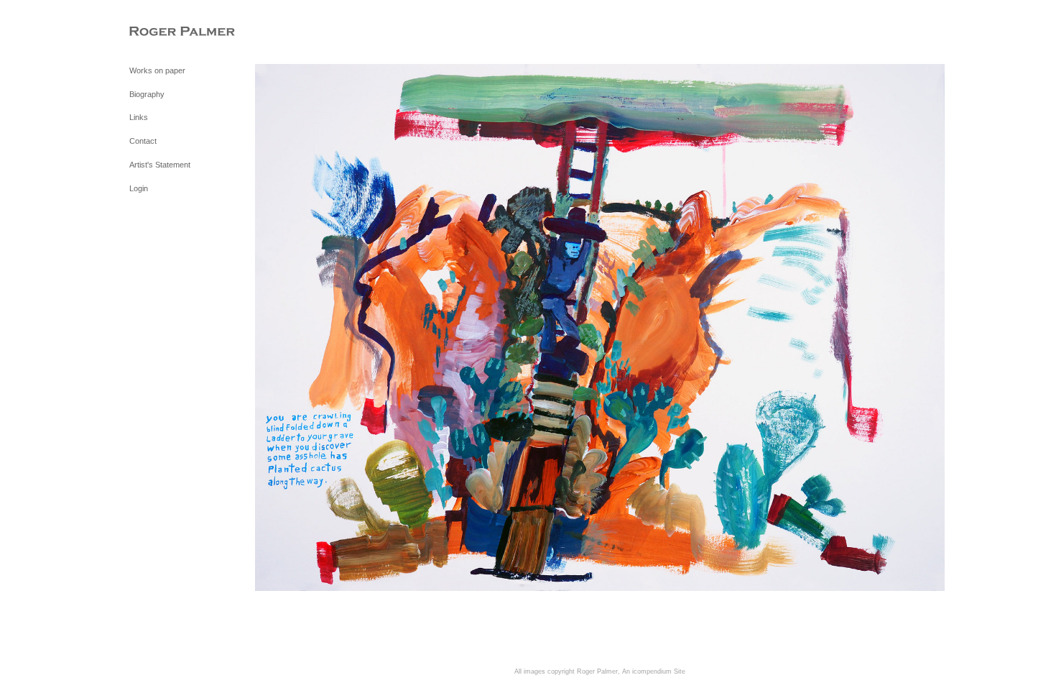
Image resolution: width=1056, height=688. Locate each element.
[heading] (165, 32)
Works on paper (157, 70)
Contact (143, 141)
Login (138, 188)
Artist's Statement (159, 164)
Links (138, 117)
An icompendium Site (653, 671)
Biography (147, 94)
